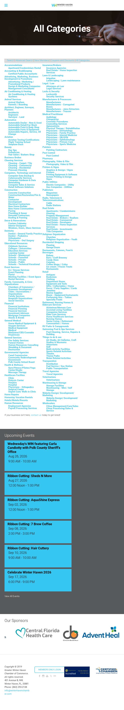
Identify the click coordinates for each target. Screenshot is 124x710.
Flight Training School (19, 142)
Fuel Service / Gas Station (59, 366)
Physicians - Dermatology (59, 130)
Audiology (51, 117)
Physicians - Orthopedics (21, 387)
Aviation (9, 137)
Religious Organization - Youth (61, 239)
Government (14, 359)
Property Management (57, 215)
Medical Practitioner (52, 114)
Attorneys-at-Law (55, 86)
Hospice (12, 382)
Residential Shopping (53, 242)
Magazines (51, 192)
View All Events (12, 596)
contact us (36, 415)
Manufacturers (53, 102)
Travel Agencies (50, 371)
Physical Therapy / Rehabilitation (63, 128)
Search (10, 60)
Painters (46, 147)
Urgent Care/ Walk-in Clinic (22, 391)
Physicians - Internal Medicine (61, 135)
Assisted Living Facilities (59, 310)
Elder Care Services (56, 314)
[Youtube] (47, 676)
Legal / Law (48, 83)
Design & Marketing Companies (24, 86)
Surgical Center (16, 389)
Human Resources (14, 403)
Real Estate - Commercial (59, 220)
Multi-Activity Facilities (58, 349)
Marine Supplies (54, 292)
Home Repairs (12, 394)
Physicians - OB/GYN (57, 137)
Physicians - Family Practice (60, 133)
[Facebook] (39, 676)
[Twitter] (51, 676)
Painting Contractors (56, 150)
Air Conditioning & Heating (18, 91)
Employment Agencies (19, 406)
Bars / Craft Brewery (56, 257)
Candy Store (52, 260)
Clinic (11, 378)
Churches (51, 237)
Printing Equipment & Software (61, 174)
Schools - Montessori (19, 255)
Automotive (10, 120)
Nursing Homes (54, 319)
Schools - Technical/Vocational (24, 264)
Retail (45, 272)
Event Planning (15, 272)
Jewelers (50, 290)
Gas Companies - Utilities (59, 187)
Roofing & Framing (17, 217)
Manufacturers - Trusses (58, 111)
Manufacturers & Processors (56, 99)
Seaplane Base (15, 144)
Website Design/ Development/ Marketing (58, 394)
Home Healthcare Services (59, 316)
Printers (50, 172)
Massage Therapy (17, 372)
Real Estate (48, 208)
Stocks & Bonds (16, 317)
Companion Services (56, 312)
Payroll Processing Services (22, 408)
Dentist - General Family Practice (25, 233)
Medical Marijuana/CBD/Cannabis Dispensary (21, 332)
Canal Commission (17, 355)
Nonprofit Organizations (20, 298)
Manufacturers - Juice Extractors (62, 109)
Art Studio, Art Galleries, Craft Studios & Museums (61, 341)
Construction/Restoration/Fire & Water (24, 196)
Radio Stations (53, 205)
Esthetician (14, 152)
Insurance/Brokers (51, 65)
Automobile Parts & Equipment (23, 129)
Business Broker (13, 157)
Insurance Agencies (56, 68)
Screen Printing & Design (59, 176)
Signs (49, 179)
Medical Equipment (18, 328)
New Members (41, 60)
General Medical (13, 320)
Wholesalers (48, 403)
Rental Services (16, 279)
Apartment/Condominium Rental (24, 68)
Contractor (13, 199)
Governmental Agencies (17, 352)
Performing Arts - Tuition (59, 297)
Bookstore (51, 277)
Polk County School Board (21, 362)
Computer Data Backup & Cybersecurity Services (21, 176)
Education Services (18, 250)
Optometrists (52, 126)
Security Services (55, 96)
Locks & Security (51, 91)
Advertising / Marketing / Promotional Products (21, 82)
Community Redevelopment (22, 357)
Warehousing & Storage (54, 382)
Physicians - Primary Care (59, 142)
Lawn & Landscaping (52, 75)
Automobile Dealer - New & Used (24, 122)
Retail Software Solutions (21, 187)
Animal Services (13, 99)
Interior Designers (17, 225)
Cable (49, 203)
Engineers (13, 114)
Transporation (49, 361)
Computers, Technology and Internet (23, 173)
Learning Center (16, 253)
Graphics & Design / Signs (59, 170)
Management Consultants (21, 88)
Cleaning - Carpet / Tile (20, 163)
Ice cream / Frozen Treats (59, 266)
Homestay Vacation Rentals (19, 397)
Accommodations (13, 65)
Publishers (47, 190)
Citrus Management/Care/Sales (62, 406)
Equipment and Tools (56, 283)
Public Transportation (57, 368)
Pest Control (48, 152)
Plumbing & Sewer (17, 213)
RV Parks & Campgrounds (55, 326)
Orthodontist (14, 238)
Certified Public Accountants (22, 73)
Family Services (16, 296)
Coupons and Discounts (62, 60)
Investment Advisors (18, 313)
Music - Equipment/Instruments (62, 295)
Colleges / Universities (19, 248)
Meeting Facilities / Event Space (24, 276)
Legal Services (53, 88)
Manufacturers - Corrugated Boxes (60, 105)
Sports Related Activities (58, 351)
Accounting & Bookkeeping (18, 71)
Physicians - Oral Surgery (21, 240)
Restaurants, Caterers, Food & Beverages (57, 251)
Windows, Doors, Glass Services (24, 228)
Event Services (12, 267)
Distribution (52, 364)
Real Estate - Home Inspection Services (61, 71)
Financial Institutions (18, 306)
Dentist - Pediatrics (18, 236)
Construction (11, 190)
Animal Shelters (16, 102)
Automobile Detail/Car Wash (22, 125)
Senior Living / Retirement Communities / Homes (59, 322)
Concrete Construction (19, 192)
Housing (50, 213)
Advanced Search (24, 60)
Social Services (16, 300)
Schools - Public (16, 262)
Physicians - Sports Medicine (61, 144)
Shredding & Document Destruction (19, 348)
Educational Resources (16, 243)
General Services (13, 337)
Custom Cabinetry (17, 223)
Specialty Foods (54, 299)
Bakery (49, 255)
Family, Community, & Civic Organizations (18, 283)
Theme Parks (53, 356)
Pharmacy (47, 158)
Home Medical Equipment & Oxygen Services (22, 324)
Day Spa (12, 150)
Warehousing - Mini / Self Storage (59, 389)
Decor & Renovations (15, 220)
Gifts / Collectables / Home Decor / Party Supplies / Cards (61, 287)
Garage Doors (53, 247)
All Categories (83, 60)
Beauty (8, 147)
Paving (11, 211)
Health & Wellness (14, 365)
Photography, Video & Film (55, 161)
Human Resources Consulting (23, 345)
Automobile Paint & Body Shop (23, 127)
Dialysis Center (16, 380)
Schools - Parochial (18, 257)
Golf (48, 346)
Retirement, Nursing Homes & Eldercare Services (57, 303)
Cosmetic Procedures (57, 121)
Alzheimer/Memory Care (58, 307)
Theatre (50, 353)
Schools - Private (17, 259)
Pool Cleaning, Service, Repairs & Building (63, 333)
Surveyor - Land (16, 117)
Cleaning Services (14, 160)
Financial (9, 303)
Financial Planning (17, 308)
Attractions (51, 344)
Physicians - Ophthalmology (60, 139)
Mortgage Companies (19, 315)
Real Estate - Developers (58, 222)
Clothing (50, 279)
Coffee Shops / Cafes (57, 264)
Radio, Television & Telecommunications (53, 199)
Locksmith (51, 94)
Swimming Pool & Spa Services (58, 329)
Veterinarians (49, 377)
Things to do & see (51, 337)
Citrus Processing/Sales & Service (59, 409)
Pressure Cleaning (17, 170)
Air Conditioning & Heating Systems (21, 95)
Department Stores (55, 281)
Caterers (50, 262)
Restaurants (52, 269)
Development (15, 202)
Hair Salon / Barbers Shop (21, 154)
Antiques (50, 274)
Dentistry (9, 230)
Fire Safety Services (18, 340)
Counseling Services (56, 124)
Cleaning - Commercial (20, 165)
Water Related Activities (58, 358)
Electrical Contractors (19, 204)
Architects (13, 112)
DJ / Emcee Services (18, 270)
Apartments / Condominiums (60, 211)
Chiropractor (52, 119)
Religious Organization (53, 234)
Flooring (50, 245)
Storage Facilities (55, 385)
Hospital (12, 385)
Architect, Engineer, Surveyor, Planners (19, 108)
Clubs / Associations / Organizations (19, 292)
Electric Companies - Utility (60, 184)
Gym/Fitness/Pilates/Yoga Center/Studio (21, 368)
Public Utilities (49, 182)
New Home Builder (17, 206)
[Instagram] (43, 676)
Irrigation (50, 78)
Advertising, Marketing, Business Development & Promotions (21, 77)
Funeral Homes (16, 342)
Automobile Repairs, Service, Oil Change (24, 133)
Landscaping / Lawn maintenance (63, 80)
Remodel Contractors (19, 215)
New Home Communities (21, 208)
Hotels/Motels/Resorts (16, 400)
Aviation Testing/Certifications (23, 139)
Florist (11, 274)
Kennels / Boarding (18, 104)
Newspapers (52, 195)
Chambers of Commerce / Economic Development (21, 288)
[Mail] (55, 676)
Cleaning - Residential (19, 167)
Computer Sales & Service (21, 184)
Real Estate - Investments (59, 229)
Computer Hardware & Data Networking (22, 181)
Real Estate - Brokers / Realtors (62, 218)
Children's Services (17, 246)
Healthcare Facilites (15, 375)
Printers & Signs (50, 167)
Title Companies (54, 231)
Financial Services (17, 311)
